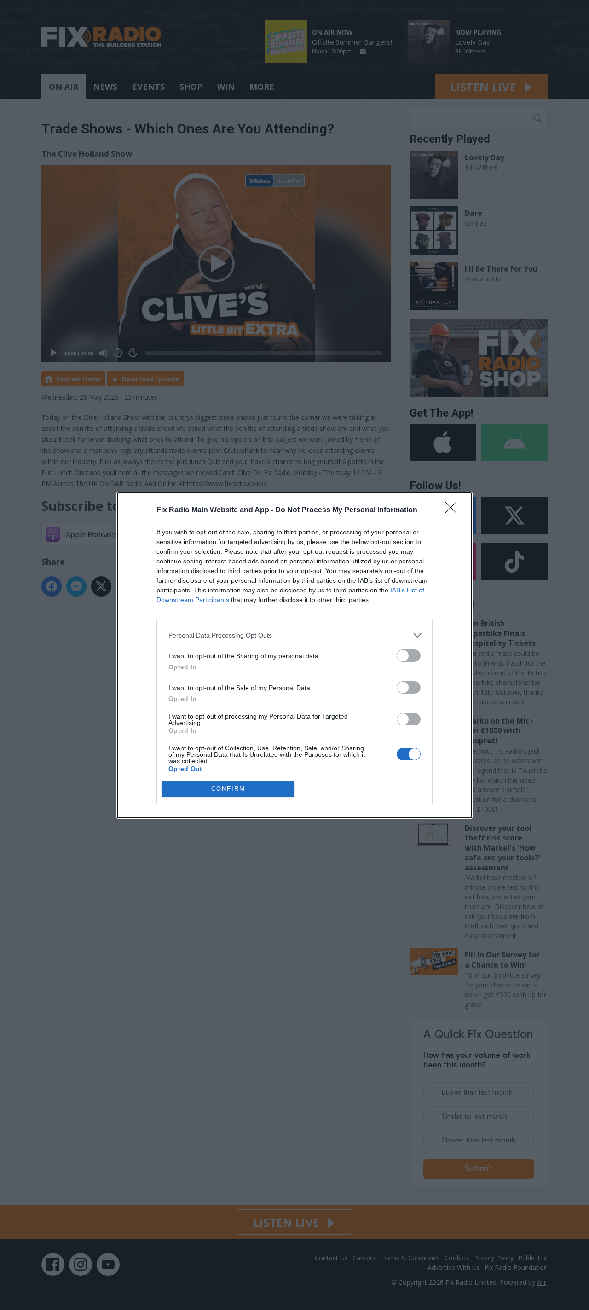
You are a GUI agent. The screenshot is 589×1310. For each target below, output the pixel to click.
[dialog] (294, 655)
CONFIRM (228, 788)
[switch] (409, 655)
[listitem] (294, 635)
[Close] (453, 510)
